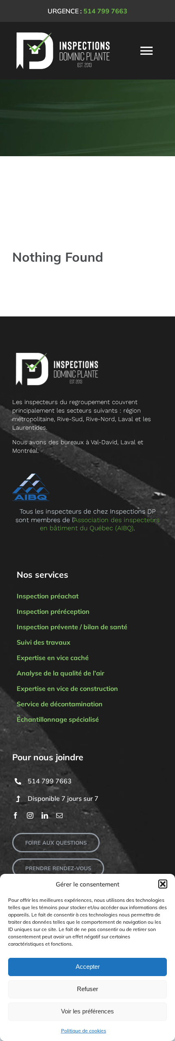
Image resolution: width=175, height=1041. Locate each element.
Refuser (87, 988)
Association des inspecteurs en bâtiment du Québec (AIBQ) (100, 524)
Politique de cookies (83, 1031)
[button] (163, 884)
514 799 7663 (105, 11)
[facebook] (15, 815)
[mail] (59, 815)
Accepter (88, 966)
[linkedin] (45, 815)
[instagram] (30, 815)
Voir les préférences (87, 1011)
